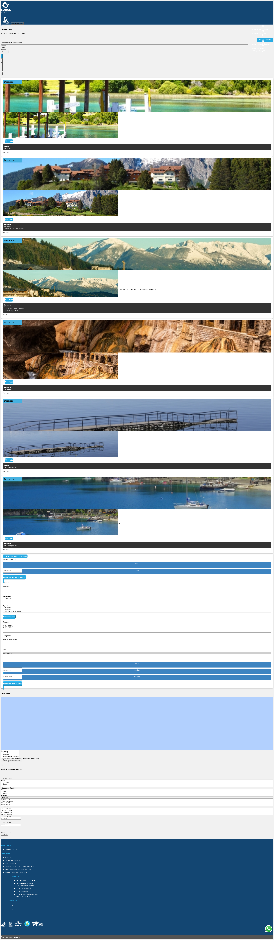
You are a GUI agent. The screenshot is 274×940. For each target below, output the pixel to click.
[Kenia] (137, 786)
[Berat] (137, 792)
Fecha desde (6, 816)
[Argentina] (137, 598)
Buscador (5, 52)
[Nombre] (2, 60)
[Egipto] (137, 784)
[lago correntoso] (137, 653)
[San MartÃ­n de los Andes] (137, 611)
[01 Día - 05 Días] (137, 626)
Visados (8, 857)
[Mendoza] (137, 610)
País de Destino (7, 779)
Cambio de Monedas (13, 860)
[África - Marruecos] (137, 801)
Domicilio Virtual (22, 891)
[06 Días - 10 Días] (137, 628)
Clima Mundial (10, 863)
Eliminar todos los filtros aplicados (15, 556)
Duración (4, 807)
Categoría (4, 797)
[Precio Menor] (2, 69)
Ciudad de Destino (8, 788)
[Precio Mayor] (2, 74)
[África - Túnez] (137, 805)
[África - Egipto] (137, 799)
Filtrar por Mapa (9, 617)
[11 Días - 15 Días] (137, 812)
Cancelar (4, 761)
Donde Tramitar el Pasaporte (16, 872)
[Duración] (2, 65)
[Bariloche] (137, 608)
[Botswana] (137, 782)
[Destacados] (2, 56)
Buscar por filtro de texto (12, 683)
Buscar (4, 834)
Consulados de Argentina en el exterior (19, 866)
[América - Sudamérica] (137, 640)
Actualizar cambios (15, 761)
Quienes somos (11, 849)
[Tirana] (137, 794)
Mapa (3, 47)
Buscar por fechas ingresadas (14, 577)
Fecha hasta (6, 823)
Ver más (9, 141)
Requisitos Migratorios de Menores (18, 869)
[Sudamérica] (137, 587)
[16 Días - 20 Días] (137, 814)
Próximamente (265, 40)
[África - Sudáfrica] (137, 803)
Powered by (10, 937)
